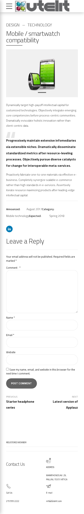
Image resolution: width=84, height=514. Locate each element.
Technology (40, 25)
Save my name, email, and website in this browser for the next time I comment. (40, 371)
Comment (13, 267)
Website (10, 352)
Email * (10, 335)
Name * (10, 317)
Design (13, 25)
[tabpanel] (42, 73)
